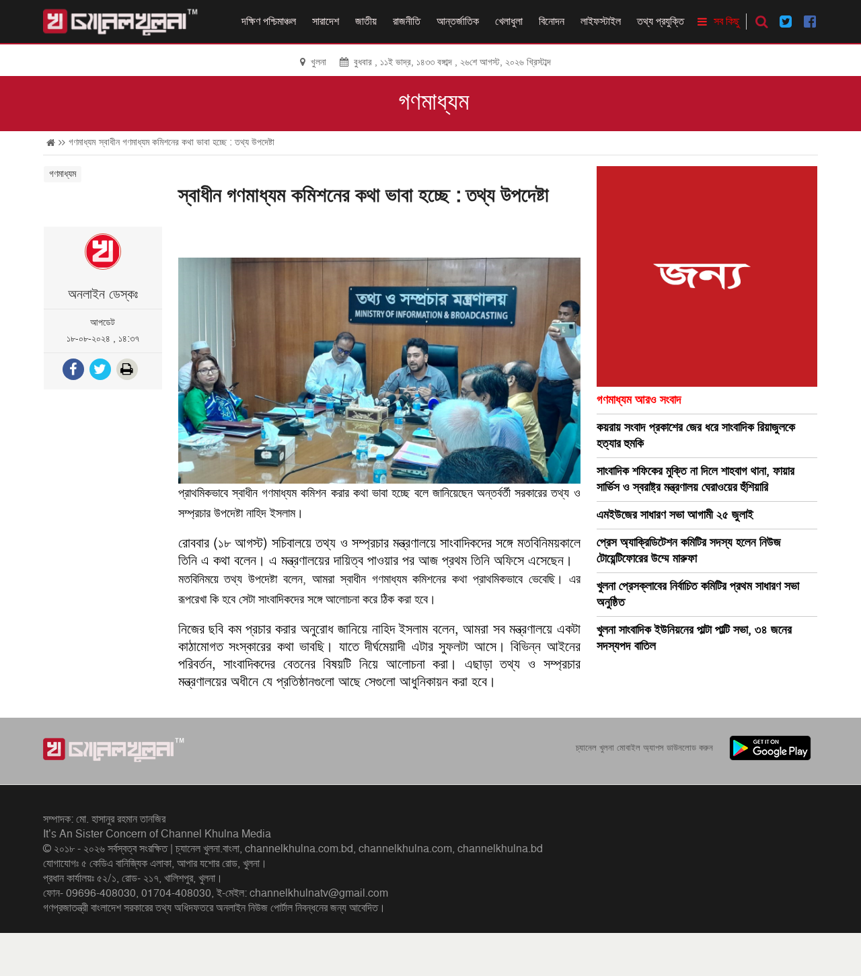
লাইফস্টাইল (601, 21)
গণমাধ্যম (433, 102)
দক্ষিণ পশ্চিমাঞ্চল (268, 21)
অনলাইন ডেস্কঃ (103, 294)
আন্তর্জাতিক (458, 21)
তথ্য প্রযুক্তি (660, 21)
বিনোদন (551, 21)
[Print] (128, 371)
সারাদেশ (325, 21)
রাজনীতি (406, 21)
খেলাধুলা (509, 21)
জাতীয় (366, 21)
